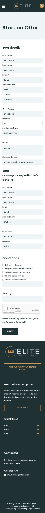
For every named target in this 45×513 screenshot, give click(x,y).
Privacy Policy (10, 509)
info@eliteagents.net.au (18, 475)
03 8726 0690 (12, 471)
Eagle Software (34, 509)
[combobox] (22, 123)
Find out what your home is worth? (22, 368)
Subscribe (21, 408)
